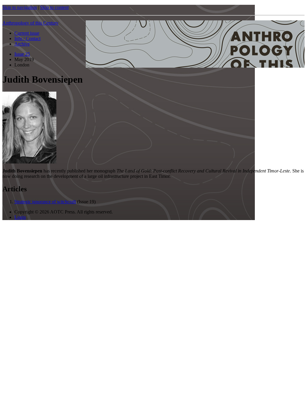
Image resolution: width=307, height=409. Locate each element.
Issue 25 (22, 54)
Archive (22, 43)
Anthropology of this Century (30, 22)
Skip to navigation (19, 7)
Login (20, 217)
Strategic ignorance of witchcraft (45, 201)
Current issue (26, 33)
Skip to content (54, 7)
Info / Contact (27, 38)
